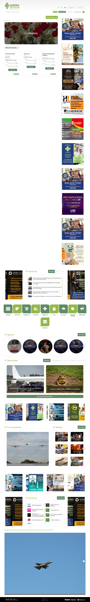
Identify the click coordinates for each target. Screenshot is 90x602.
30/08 (14, 346)
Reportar (17, 74)
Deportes (73, 360)
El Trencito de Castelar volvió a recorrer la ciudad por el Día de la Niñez (47, 297)
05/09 (61, 346)
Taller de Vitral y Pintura (77, 464)
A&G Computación (36, 505)
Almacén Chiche (54, 510)
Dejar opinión (12, 69)
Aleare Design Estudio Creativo (37, 510)
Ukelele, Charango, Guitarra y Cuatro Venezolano (61, 451)
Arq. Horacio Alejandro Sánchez (56, 515)
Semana (51, 271)
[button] (84, 346)
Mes (57, 271)
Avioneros (81, 360)
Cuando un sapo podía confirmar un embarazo (64, 389)
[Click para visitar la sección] (8, 308)
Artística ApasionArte (37, 520)
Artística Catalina (54, 520)
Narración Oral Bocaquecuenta (61, 439)
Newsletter (70, 11)
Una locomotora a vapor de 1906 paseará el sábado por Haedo (46, 283)
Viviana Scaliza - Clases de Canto (77, 451)
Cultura (66, 360)
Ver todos (82, 334)
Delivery (7, 20)
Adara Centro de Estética (54, 505)
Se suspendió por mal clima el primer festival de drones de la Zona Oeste (47, 287)
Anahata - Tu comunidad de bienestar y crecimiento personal (38, 515)
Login (55, 11)
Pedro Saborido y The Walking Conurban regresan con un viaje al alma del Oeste (47, 278)
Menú (79, 7)
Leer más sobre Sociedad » (45, 396)
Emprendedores (56, 360)
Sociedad (47, 360)
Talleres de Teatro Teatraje (77, 439)
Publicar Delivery (51, 17)
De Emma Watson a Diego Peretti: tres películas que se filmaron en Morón (25, 389)
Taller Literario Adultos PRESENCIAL (61, 464)
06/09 (76, 346)
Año (62, 271)
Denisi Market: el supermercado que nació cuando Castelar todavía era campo (46, 292)
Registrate (62, 11)
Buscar (71, 7)
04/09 (45, 346)
